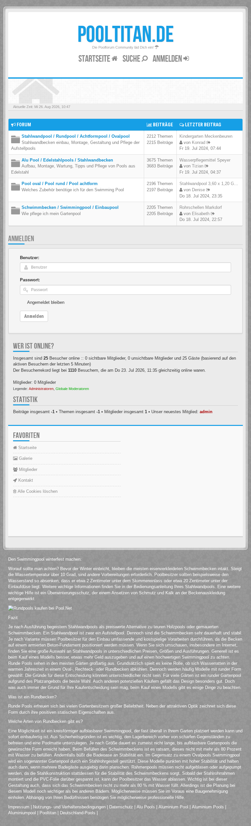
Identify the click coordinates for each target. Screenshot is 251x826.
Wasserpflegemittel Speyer (204, 160)
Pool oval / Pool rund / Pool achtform (60, 183)
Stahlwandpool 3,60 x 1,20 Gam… (211, 183)
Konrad (198, 142)
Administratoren (41, 389)
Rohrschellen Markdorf (200, 207)
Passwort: (30, 279)
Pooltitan (48, 812)
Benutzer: (29, 257)
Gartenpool (58, 761)
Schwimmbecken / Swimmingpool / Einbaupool (70, 207)
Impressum (18, 806)
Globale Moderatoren (72, 389)
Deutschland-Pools (77, 812)
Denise (198, 189)
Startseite (94, 59)
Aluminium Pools (208, 806)
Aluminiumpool (22, 812)
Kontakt (25, 480)
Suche (132, 59)
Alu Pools (146, 806)
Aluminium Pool (173, 806)
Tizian (197, 166)
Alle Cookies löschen (37, 491)
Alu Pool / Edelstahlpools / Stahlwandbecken (67, 160)
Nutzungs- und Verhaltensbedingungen (69, 806)
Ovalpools (201, 755)
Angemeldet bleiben (45, 302)
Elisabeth (200, 213)
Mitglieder (27, 469)
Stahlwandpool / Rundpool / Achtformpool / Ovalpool (76, 136)
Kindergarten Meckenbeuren (205, 136)
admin (206, 411)
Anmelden (168, 59)
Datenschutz (121, 806)
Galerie (25, 458)
